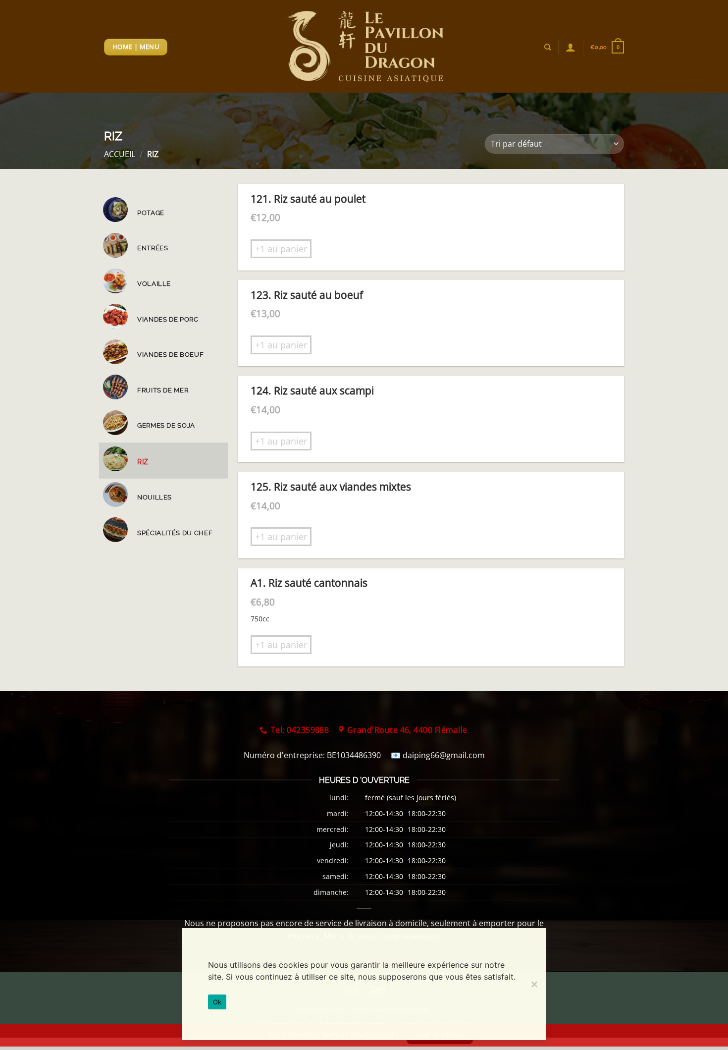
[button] (607, 47)
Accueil (119, 154)
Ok (217, 1002)
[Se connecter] (570, 47)
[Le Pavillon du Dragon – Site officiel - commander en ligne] (364, 46)
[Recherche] (547, 47)
